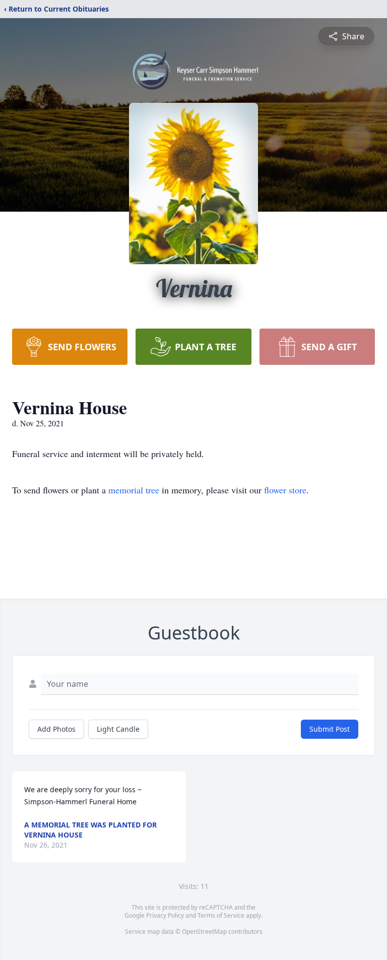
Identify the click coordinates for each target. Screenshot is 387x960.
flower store (285, 490)
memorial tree (133, 490)
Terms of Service (221, 915)
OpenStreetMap (204, 931)
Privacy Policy (165, 915)
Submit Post (329, 729)
